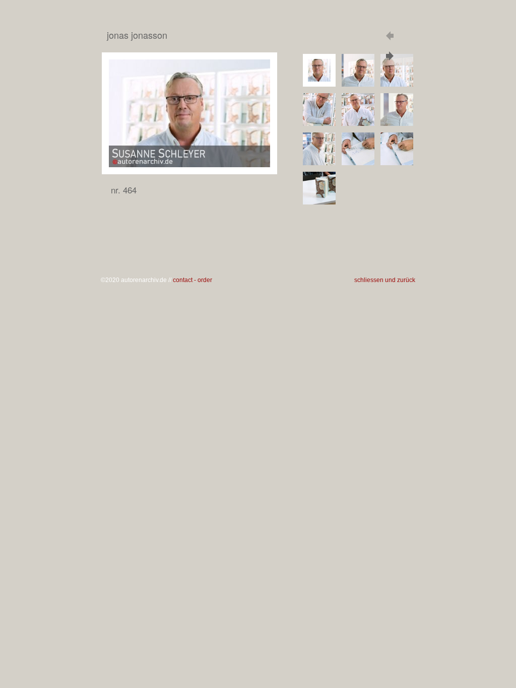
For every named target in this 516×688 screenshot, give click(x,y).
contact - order (192, 280)
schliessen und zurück (384, 280)
